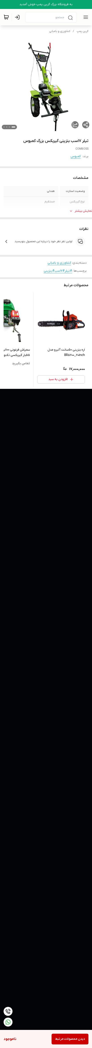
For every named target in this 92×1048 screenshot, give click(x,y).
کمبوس (76, 156)
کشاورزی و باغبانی (59, 31)
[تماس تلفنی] (8, 1011)
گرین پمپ (82, 31)
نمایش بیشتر (83, 211)
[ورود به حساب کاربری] (18, 17)
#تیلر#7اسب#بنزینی (58, 271)
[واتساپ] (8, 1022)
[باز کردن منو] (84, 17)
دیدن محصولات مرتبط (70, 1039)
